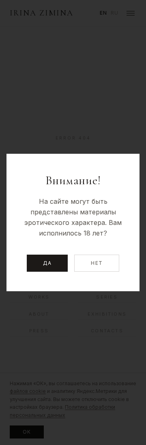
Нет (97, 263)
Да (47, 263)
